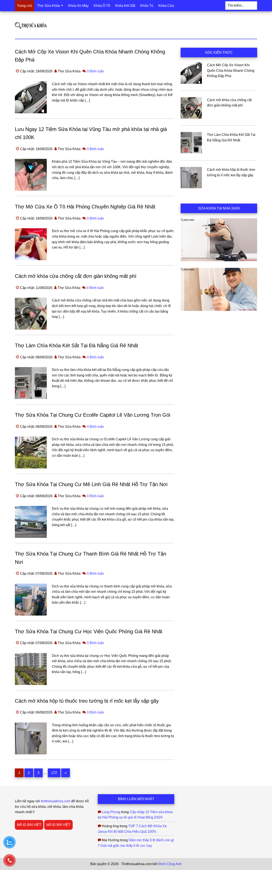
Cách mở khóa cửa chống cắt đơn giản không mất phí (75, 276)
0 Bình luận (95, 71)
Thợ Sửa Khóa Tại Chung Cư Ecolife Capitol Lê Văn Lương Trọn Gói (92, 415)
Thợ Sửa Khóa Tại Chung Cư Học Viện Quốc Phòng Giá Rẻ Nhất (88, 631)
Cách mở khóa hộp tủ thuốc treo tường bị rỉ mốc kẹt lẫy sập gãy (87, 701)
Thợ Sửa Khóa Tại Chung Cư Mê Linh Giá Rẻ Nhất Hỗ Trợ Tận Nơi (91, 484)
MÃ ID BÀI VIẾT (29, 825)
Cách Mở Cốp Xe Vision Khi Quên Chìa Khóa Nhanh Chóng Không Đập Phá (230, 70)
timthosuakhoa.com (55, 801)
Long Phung (111, 812)
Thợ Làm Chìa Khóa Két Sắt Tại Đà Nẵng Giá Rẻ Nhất (76, 345)
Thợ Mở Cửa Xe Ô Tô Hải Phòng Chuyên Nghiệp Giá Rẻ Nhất (85, 207)
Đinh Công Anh (170, 864)
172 (55, 773)
